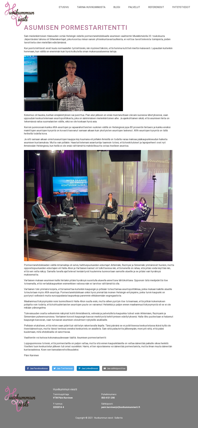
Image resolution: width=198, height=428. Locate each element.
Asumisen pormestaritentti (91, 337)
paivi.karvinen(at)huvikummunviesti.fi (120, 407)
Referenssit (156, 7)
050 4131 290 (108, 398)
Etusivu (64, 7)
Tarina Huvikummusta (91, 7)
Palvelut (134, 7)
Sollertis (118, 418)
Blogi (116, 7)
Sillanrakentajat (58, 39)
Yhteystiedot (181, 7)
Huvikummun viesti (103, 418)
